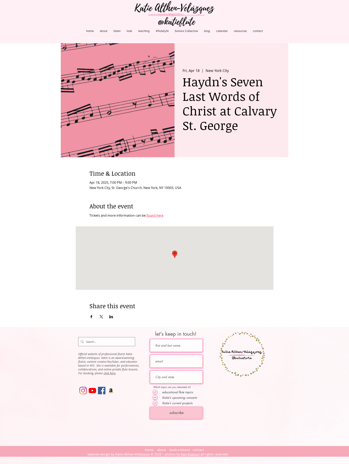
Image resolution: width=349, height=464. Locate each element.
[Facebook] (101, 390)
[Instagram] (83, 390)
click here (110, 373)
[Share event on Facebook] (91, 316)
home (149, 450)
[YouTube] (92, 390)
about (162, 450)
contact (198, 450)
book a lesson (179, 450)
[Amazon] (111, 390)
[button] (103, 31)
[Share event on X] (101, 316)
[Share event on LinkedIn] (111, 316)
